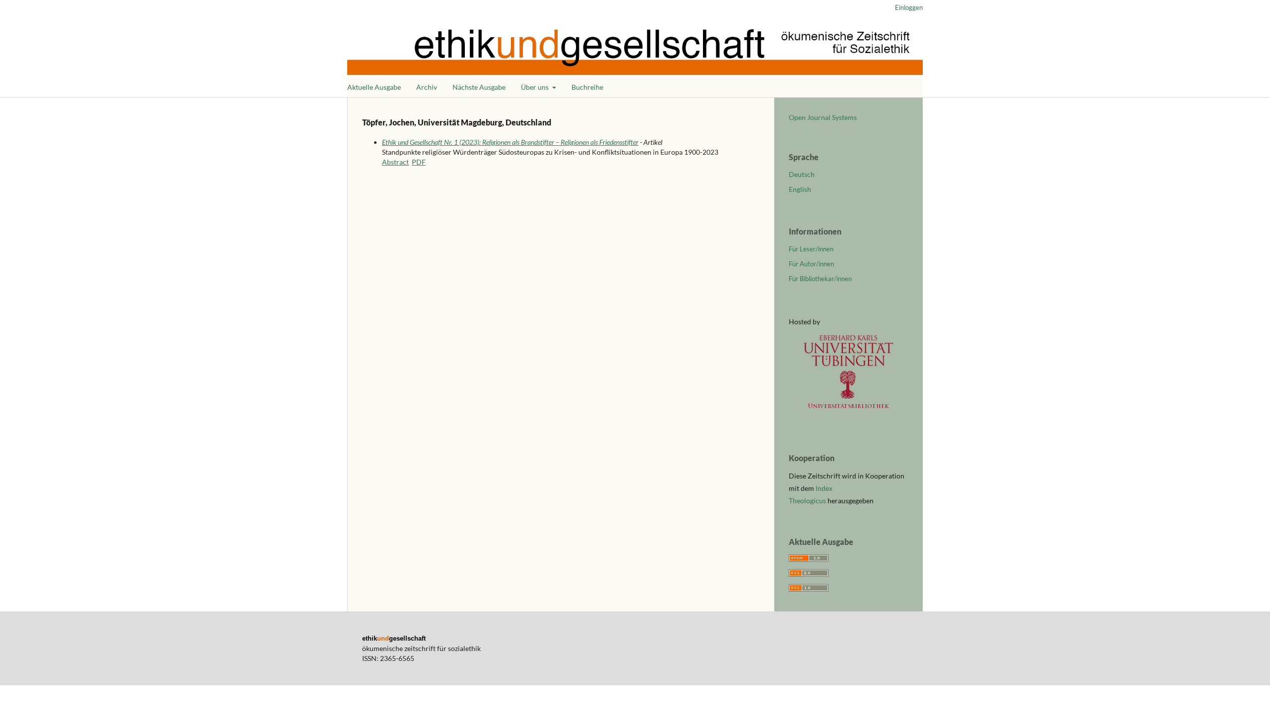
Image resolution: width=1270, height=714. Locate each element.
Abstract (395, 162)
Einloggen (909, 7)
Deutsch (802, 174)
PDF (419, 162)
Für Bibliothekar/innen (820, 279)
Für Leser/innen (811, 249)
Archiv (426, 87)
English (800, 189)
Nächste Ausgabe (479, 87)
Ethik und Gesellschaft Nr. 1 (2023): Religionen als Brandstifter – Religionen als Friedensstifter (510, 142)
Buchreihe (587, 87)
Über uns (535, 87)
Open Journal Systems (823, 117)
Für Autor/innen (811, 264)
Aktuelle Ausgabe (374, 87)
